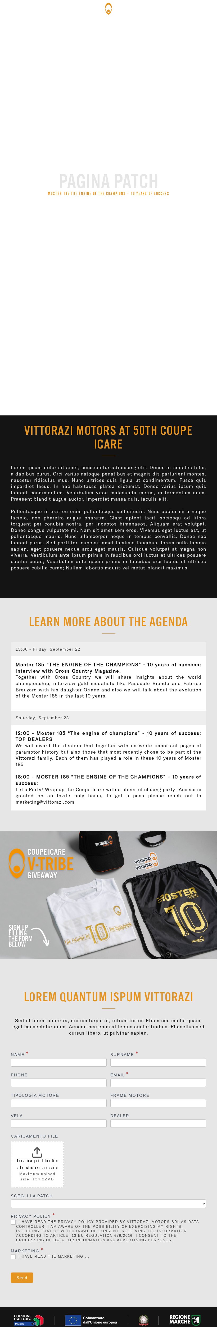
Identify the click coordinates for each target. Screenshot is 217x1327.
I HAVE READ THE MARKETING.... (53, 1256)
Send (22, 1277)
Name (20, 1054)
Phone (19, 1075)
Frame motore (130, 1095)
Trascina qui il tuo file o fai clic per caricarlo (37, 1164)
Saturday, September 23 (42, 717)
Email (119, 1075)
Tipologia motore (35, 1095)
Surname (124, 1054)
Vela (17, 1115)
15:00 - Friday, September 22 (48, 649)
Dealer (119, 1115)
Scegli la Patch (32, 1196)
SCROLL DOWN (108, 257)
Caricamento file (34, 1136)
